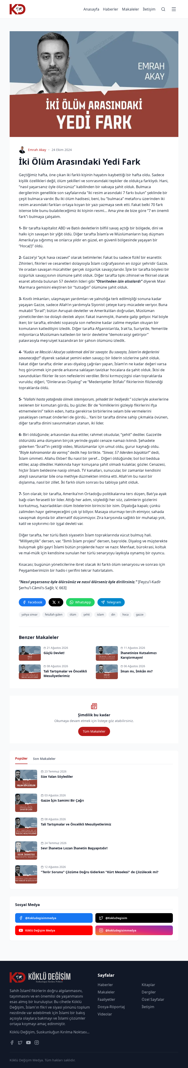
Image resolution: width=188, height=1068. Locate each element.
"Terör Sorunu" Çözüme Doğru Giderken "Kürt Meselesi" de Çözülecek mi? (99, 872)
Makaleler (130, 9)
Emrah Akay (37, 150)
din (113, 614)
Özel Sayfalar (153, 999)
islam (100, 614)
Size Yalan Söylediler (57, 776)
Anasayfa (91, 9)
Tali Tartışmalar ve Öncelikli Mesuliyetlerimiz (76, 824)
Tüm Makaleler (94, 731)
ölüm (73, 614)
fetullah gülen (53, 614)
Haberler (110, 9)
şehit (86, 614)
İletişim (149, 9)
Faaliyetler (106, 999)
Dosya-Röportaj (111, 1006)
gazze (140, 614)
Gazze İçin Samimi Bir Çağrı (62, 800)
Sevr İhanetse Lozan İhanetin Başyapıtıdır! (74, 848)
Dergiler (149, 992)
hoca (125, 614)
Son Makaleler (44, 758)
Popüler (21, 758)
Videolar (105, 1014)
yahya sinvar (30, 614)
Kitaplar (148, 984)
